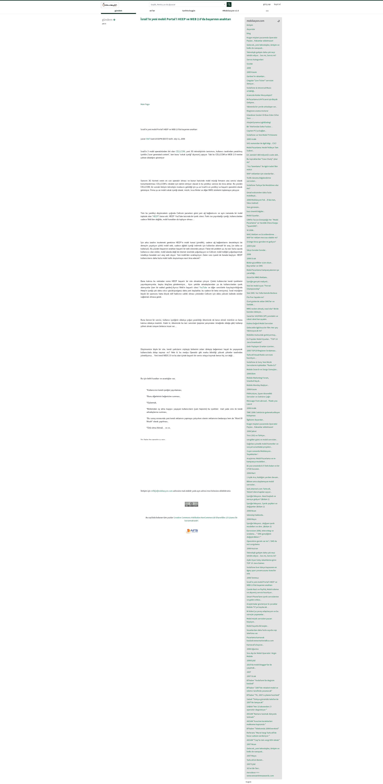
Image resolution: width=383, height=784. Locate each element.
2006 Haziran (252, 548)
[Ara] (229, 4)
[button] (114, 20)
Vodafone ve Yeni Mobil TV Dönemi (262, 135)
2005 (249, 68)
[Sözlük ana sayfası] (110, 5)
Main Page (145, 104)
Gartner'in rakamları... (256, 76)
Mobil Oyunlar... (253, 215)
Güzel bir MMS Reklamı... (257, 277)
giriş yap (267, 4)
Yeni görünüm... (253, 207)
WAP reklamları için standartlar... (261, 173)
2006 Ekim (251, 373)
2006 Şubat (251, 431)
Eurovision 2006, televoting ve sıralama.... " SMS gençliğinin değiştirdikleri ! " (260, 533)
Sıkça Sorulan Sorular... (257, 250)
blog (249, 33)
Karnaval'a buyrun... (255, 644)
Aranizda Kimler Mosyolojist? (259, 95)
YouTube (203, 287)
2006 (249, 254)
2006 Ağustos (253, 649)
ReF (148, 138)
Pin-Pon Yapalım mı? (255, 297)
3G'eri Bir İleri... (253, 768)
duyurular (251, 29)
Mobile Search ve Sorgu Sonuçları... (262, 369)
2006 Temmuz (253, 577)
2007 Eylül (251, 764)
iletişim (250, 25)
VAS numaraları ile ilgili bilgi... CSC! (261, 143)
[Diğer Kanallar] (267, 11)
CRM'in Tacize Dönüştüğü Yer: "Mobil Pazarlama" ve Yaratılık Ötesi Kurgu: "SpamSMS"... (262, 222)
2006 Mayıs (251, 519)
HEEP (155, 216)
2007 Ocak (251, 676)
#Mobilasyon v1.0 (230, 10)
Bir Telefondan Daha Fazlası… (260, 126)
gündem (118, 10)
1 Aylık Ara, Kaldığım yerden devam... (263, 477)
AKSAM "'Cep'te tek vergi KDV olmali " (263, 740)
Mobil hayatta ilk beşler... (257, 626)
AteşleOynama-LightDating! (259, 122)
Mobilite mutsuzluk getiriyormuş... (262, 335)
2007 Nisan (251, 744)
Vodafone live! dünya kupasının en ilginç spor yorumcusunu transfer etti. (262, 570)
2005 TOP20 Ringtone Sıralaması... (262, 350)
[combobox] (186, 4)
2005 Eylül (251, 246)
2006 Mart (251, 473)
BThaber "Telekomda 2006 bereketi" (263, 728)
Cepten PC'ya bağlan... (256, 130)
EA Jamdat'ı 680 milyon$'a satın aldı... (263, 154)
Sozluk (250, 63)
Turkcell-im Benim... (255, 760)
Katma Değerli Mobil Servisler (260, 323)
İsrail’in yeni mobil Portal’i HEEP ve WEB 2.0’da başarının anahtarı (185, 19)
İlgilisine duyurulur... (255, 419)
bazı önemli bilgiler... (256, 211)
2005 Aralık (251, 139)
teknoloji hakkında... (255, 515)
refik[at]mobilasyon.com (162, 491)
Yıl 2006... (250, 230)
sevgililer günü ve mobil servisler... (262, 439)
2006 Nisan (251, 510)
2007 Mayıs (251, 755)
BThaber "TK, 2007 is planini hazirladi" (263, 695)
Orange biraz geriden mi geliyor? (261, 241)
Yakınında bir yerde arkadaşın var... (262, 106)
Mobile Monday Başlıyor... (258, 385)
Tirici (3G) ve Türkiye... (256, 435)
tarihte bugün (188, 10)
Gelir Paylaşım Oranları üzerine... (261, 346)
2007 (249, 672)
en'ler (152, 10)
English (248, 782)
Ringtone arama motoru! (257, 110)
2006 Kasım (252, 389)
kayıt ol (277, 4)
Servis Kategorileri (255, 59)
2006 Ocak (251, 258)
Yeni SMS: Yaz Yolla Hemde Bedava (262, 293)
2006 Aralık (251, 408)
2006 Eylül (251, 660)
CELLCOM (180, 151)
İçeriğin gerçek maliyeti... (258, 281)
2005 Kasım (252, 72)
